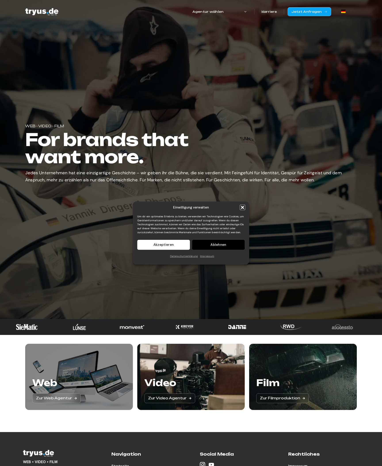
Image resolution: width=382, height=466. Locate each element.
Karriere (269, 11)
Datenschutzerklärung (184, 256)
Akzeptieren (163, 245)
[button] (242, 207)
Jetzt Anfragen (306, 11)
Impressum (207, 256)
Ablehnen (218, 245)
